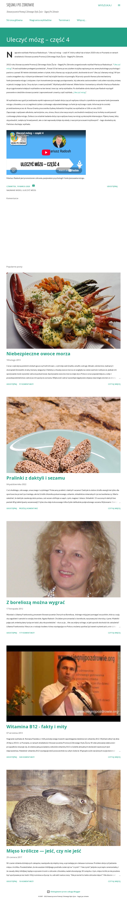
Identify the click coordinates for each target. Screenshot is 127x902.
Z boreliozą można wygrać (35, 602)
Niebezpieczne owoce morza (38, 354)
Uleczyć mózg (80, 92)
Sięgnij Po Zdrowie (20, 5)
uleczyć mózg (29, 190)
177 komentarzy (27, 633)
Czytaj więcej (114, 384)
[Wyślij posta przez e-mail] (33, 186)
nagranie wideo (14, 190)
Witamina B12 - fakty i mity (36, 727)
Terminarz (64, 20)
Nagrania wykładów (40, 20)
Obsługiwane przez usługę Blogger (65, 891)
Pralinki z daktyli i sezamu (35, 478)
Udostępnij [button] (112, 186)
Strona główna (14, 20)
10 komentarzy (26, 881)
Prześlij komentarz (28, 508)
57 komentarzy (26, 384)
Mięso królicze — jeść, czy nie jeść (43, 851)
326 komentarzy (27, 757)
